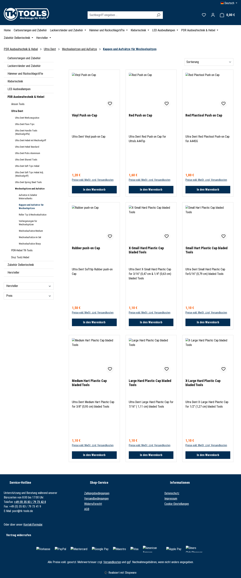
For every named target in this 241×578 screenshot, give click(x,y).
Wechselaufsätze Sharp (30, 243)
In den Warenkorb (94, 189)
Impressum (170, 498)
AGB (86, 509)
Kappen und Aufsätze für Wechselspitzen (31, 207)
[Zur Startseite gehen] (27, 14)
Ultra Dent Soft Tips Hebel (27, 166)
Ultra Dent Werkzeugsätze (27, 118)
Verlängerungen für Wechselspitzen (28, 223)
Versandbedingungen (96, 498)
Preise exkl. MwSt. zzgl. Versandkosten (93, 179)
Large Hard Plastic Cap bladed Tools (150, 383)
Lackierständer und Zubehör (24, 66)
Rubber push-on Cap (86, 248)
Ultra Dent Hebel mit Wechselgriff (30, 140)
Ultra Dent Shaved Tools (26, 159)
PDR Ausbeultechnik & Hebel (26, 97)
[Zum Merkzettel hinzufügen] (110, 103)
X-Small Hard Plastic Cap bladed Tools (146, 250)
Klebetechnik (15, 81)
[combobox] (121, 15)
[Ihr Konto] (212, 15)
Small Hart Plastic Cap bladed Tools (206, 250)
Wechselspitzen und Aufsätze (30, 188)
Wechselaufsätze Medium (31, 231)
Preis (9, 295)
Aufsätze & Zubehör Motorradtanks (28, 197)
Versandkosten (112, 562)
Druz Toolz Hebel (20, 257)
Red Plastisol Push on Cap (203, 115)
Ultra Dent (17, 111)
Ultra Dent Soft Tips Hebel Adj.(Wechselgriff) (29, 174)
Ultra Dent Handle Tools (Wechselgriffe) (26, 132)
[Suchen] (158, 15)
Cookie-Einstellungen (176, 504)
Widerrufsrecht (93, 504)
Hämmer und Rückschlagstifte (25, 73)
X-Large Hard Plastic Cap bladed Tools (202, 383)
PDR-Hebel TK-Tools (22, 250)
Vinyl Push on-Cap (84, 115)
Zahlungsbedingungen (96, 493)
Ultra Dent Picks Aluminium (27, 153)
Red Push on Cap (140, 115)
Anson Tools (17, 104)
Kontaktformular (32, 524)
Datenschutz (171, 493)
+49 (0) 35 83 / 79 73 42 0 (30, 502)
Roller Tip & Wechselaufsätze (32, 214)
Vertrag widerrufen (18, 535)
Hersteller (13, 272)
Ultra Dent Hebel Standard (27, 147)
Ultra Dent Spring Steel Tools (28, 182)
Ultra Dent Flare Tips (24, 124)
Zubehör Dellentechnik (21, 265)
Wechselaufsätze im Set (30, 237)
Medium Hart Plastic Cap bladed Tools (89, 383)
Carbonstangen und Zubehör (24, 58)
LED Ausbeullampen (19, 89)
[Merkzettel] (203, 15)
